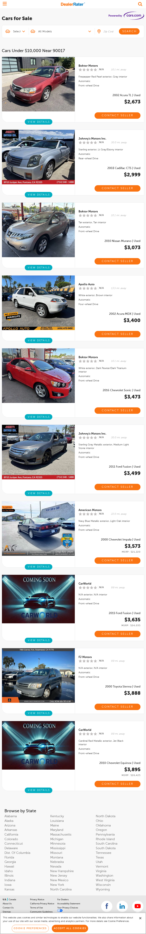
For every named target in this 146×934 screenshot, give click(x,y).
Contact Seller (117, 115)
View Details (39, 122)
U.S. (5, 900)
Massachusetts (60, 834)
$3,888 (132, 693)
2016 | (121, 390)
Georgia (10, 862)
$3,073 (132, 247)
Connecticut (13, 843)
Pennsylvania (105, 834)
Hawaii (9, 866)
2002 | (126, 95)
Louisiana (57, 821)
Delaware (11, 848)
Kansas (9, 889)
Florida (9, 857)
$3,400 (132, 320)
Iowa (7, 885)
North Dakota (105, 816)
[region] (73, 923)
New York (57, 885)
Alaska (8, 821)
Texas (100, 857)
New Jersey (58, 875)
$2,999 (132, 174)
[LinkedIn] (122, 906)
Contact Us (8, 908)
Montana (56, 857)
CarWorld (85, 583)
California (11, 834)
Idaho (8, 871)
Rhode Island (105, 839)
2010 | (122, 241)
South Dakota (106, 848)
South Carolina (106, 843)
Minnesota (57, 843)
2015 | (124, 613)
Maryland (56, 830)
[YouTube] (137, 906)
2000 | (120, 539)
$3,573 (132, 546)
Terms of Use (36, 908)
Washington (104, 875)
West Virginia (105, 880)
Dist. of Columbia (17, 853)
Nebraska (57, 862)
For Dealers (63, 900)
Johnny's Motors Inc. (92, 138)
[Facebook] (106, 906)
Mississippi (57, 848)
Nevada (55, 866)
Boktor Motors (88, 66)
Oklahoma (103, 825)
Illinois (9, 875)
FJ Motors (85, 657)
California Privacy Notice (42, 904)
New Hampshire (62, 871)
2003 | (123, 168)
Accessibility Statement (68, 904)
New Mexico (59, 880)
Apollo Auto (87, 284)
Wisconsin (103, 885)
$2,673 (132, 102)
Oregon (101, 830)
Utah (99, 862)
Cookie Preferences (30, 928)
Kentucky (57, 816)
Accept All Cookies (70, 928)
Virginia (101, 871)
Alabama (10, 816)
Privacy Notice (37, 900)
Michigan (56, 839)
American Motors (90, 510)
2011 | (124, 466)
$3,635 (132, 619)
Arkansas (10, 830)
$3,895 (132, 769)
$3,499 (132, 473)
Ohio (99, 821)
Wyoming (103, 889)
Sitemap (7, 912)
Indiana (9, 880)
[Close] (140, 918)
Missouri (56, 853)
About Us (7, 904)
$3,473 (132, 397)
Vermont (102, 866)
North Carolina (61, 889)
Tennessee (103, 853)
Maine (54, 825)
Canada (12, 900)
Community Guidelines (41, 912)
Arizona (9, 825)
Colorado (11, 839)
